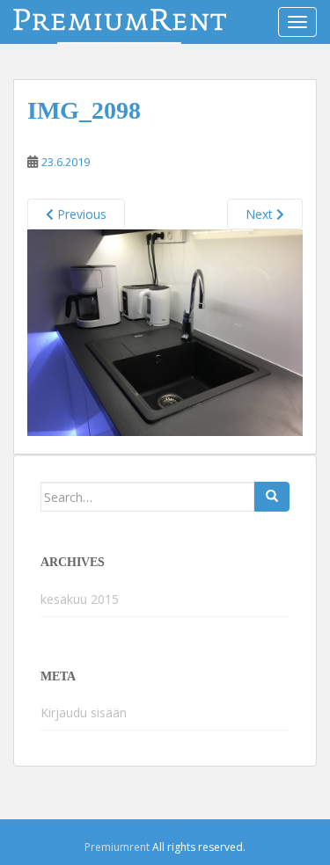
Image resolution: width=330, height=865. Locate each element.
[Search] (272, 497)
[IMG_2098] (165, 331)
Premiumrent (117, 847)
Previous (80, 214)
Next (261, 214)
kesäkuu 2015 (79, 599)
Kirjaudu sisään (83, 712)
